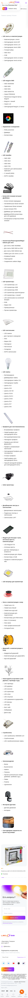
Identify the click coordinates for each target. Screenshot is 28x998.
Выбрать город (13, 8)
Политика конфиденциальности (9, 985)
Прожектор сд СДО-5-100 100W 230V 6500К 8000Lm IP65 (13, 871)
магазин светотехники (19, 981)
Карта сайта (4, 987)
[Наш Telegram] (3, 963)
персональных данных (7, 923)
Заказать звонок (14, 917)
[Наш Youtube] (13, 963)
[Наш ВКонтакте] (8, 963)
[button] (2, 877)
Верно (4, 8)
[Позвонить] (2, 3)
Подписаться (20, 957)
